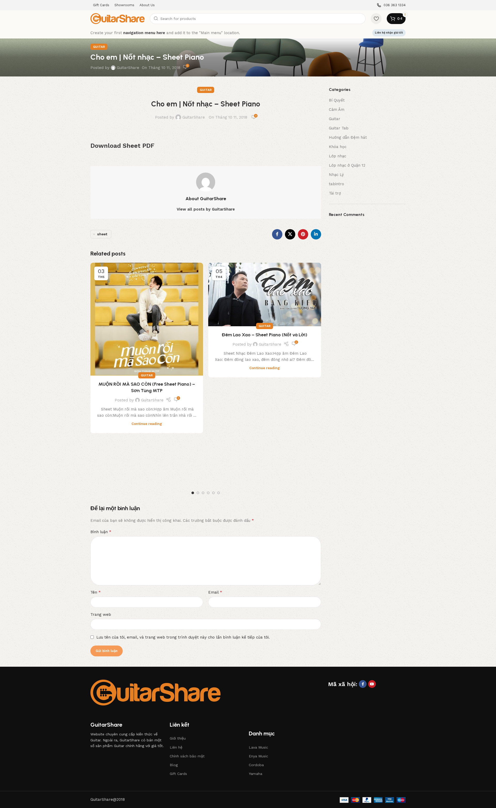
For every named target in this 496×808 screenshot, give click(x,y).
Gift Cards (178, 774)
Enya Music (258, 756)
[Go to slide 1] (192, 493)
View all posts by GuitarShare (206, 209)
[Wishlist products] (376, 18)
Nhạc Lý (336, 174)
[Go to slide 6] (218, 493)
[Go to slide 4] (208, 493)
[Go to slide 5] (213, 493)
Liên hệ (176, 747)
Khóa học (337, 146)
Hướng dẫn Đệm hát (348, 137)
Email (215, 592)
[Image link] (155, 692)
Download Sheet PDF (122, 145)
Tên (95, 592)
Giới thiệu (178, 738)
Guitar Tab (338, 128)
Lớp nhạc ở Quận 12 (347, 165)
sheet (102, 234)
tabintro (336, 184)
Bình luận (100, 531)
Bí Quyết (337, 100)
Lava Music (258, 747)
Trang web (100, 614)
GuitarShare (128, 67)
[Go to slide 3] (203, 493)
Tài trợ (335, 193)
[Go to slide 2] (198, 493)
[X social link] (290, 234)
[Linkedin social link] (316, 234)
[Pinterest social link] (303, 234)
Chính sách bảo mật (187, 756)
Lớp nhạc (337, 156)
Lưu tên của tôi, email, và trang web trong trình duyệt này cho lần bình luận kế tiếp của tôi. (183, 637)
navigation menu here (144, 32)
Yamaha (255, 774)
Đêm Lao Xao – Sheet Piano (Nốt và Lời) (264, 335)
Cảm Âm (336, 109)
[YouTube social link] (372, 684)
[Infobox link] (391, 5)
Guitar (99, 47)
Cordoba (256, 765)
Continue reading (146, 424)
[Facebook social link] (277, 234)
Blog (174, 765)
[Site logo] (117, 18)
